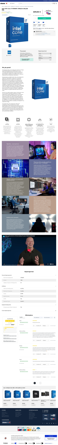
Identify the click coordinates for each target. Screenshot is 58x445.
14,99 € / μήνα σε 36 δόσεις (41, 34)
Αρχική (3, 6)
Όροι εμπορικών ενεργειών (33, 417)
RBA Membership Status (5, 416)
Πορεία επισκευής (31, 416)
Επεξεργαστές (17, 6)
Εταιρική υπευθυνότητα (5, 415)
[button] (3, 398)
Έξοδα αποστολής (18, 415)
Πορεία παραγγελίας (32, 415)
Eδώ (43, 15)
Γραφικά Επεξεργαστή (29, 304)
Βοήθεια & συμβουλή (32, 414)
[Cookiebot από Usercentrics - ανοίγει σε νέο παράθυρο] (5, 443)
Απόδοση (29, 286)
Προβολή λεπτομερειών (48, 443)
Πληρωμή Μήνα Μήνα (18, 414)
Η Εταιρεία (3, 414)
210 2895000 (46, 410)
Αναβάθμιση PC (13, 6)
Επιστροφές (17, 416)
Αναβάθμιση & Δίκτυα (7, 6)
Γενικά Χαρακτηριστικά (29, 310)
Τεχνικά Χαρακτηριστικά (29, 275)
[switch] (26, 443)
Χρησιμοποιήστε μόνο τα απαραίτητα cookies (51, 438)
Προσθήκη (44, 18)
